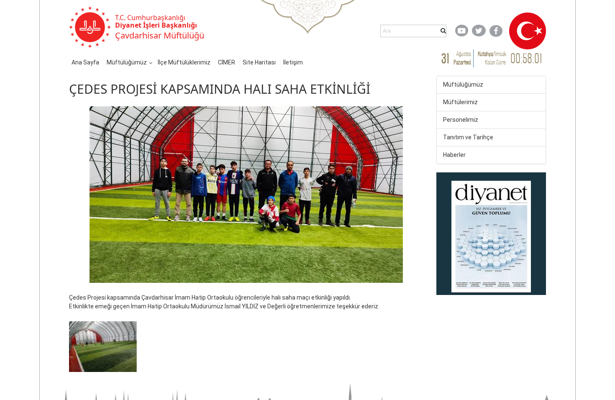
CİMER (226, 62)
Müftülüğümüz (127, 62)
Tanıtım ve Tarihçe (468, 137)
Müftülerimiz (460, 102)
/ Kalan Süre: (492, 58)
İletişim (293, 62)
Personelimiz (460, 119)
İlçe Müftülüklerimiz (184, 62)
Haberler (454, 154)
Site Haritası (259, 62)
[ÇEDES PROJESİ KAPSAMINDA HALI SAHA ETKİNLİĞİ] (103, 346)
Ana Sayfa (85, 62)
